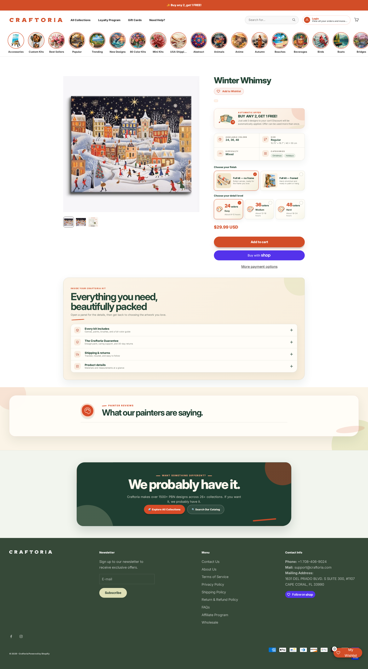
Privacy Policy (213, 584)
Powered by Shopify (39, 653)
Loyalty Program (109, 20)
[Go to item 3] (93, 222)
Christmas (277, 155)
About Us (209, 569)
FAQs (206, 607)
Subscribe (113, 593)
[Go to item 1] (68, 222)
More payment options (259, 267)
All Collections (80, 20)
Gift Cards (135, 20)
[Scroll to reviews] (216, 101)
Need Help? (157, 20)
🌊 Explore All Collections (164, 509)
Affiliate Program (215, 615)
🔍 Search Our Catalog (206, 509)
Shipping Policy (214, 592)
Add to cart (259, 242)
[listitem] (16, 42)
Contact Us (210, 562)
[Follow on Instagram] (21, 636)
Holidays (290, 155)
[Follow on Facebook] (11, 636)
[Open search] (294, 19)
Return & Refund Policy (220, 600)
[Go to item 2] (81, 222)
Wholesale (210, 622)
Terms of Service (215, 577)
